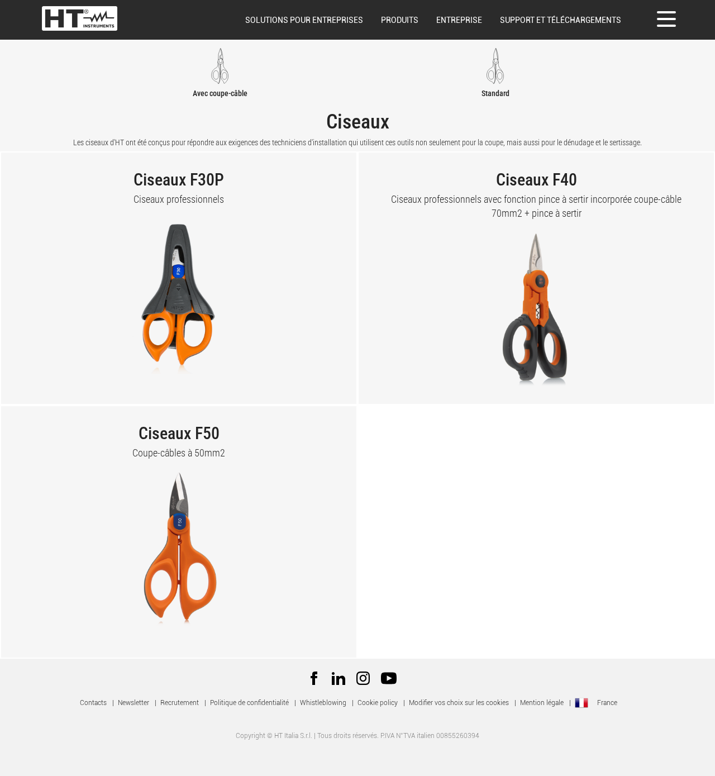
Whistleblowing (323, 703)
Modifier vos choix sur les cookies (459, 703)
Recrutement (179, 703)
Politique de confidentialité (249, 703)
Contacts (93, 703)
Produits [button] (399, 20)
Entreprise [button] (459, 20)
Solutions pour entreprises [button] (304, 20)
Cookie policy (378, 703)
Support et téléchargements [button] (560, 20)
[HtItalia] (79, 18)
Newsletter (133, 703)
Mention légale (542, 703)
